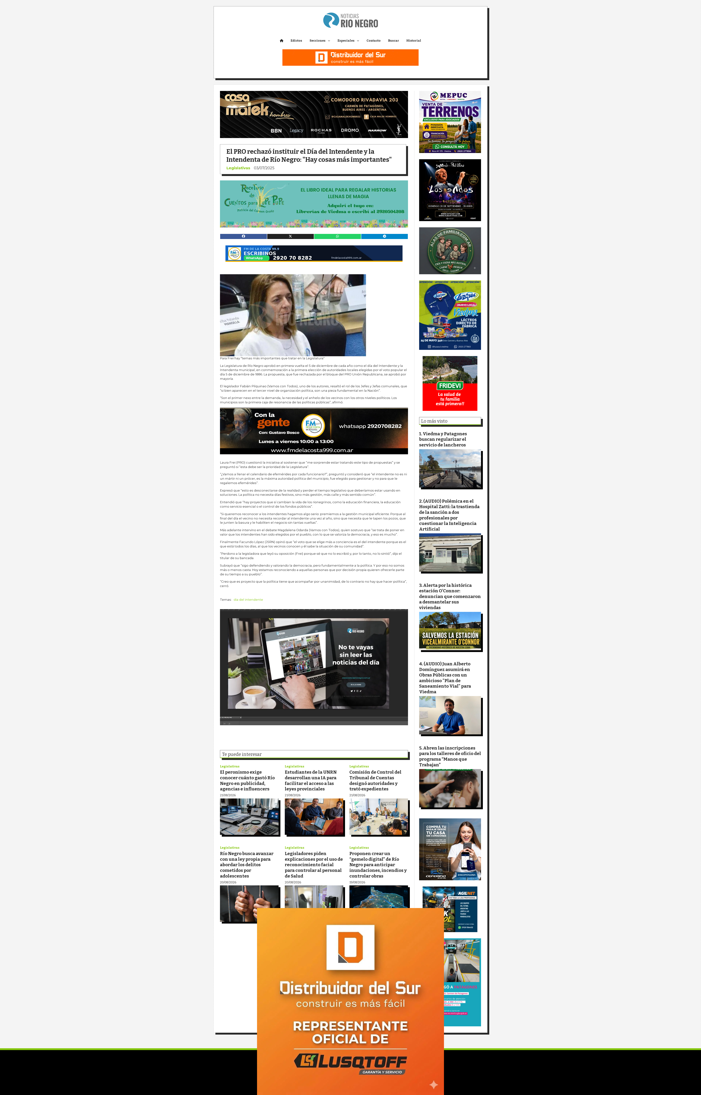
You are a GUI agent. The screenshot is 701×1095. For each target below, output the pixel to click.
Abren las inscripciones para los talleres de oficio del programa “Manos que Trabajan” (450, 756)
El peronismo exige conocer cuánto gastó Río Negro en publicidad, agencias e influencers (247, 780)
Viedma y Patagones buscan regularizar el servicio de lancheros (443, 439)
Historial (413, 41)
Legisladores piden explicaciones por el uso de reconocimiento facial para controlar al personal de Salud (314, 864)
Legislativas (238, 168)
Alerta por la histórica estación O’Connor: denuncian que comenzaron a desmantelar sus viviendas (450, 596)
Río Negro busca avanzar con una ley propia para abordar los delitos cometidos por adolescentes (246, 864)
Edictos (296, 41)
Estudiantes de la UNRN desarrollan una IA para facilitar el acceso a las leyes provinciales (311, 780)
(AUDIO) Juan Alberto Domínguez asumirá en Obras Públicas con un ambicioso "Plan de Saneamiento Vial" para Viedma (445, 677)
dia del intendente (248, 599)
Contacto (374, 41)
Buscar (393, 41)
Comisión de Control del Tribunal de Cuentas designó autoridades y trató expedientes (375, 780)
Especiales (346, 41)
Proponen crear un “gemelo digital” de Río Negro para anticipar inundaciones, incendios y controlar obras (378, 864)
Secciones (317, 41)
